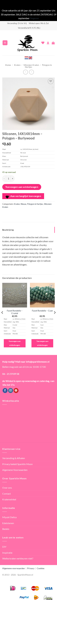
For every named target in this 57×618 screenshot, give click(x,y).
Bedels (5, 528)
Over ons (7, 487)
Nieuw (23, 204)
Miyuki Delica (9, 517)
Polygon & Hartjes (35, 204)
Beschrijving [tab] (8, 230)
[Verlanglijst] (42, 42)
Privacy (30, 568)
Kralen (17, 65)
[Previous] (2, 319)
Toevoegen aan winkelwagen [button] (15, 343)
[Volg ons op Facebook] (5, 390)
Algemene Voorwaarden (15, 469)
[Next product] (25, 72)
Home (8, 65)
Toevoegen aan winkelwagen (21, 187)
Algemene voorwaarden (13, 568)
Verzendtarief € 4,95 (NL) (29, 28)
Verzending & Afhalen (13, 458)
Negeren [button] (34, 18)
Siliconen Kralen (31, 65)
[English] (31, 57)
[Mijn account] (48, 42)
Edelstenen (8, 523)
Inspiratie (7, 552)
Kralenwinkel (9, 499)
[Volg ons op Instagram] (10, 390)
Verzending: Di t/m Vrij (17, 23)
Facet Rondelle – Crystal (14, 312)
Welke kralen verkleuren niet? (17, 558)
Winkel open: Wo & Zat (39, 23)
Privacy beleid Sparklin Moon (17, 464)
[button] (5, 42)
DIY (4, 546)
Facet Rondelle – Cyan (42, 310)
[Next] (54, 319)
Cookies (40, 568)
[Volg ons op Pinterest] (16, 390)
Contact (6, 493)
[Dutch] (27, 57)
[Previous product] (31, 72)
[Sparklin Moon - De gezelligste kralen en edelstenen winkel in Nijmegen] (27, 42)
